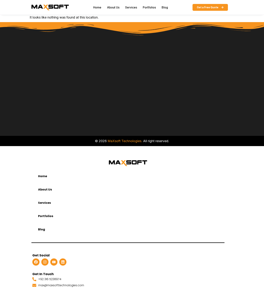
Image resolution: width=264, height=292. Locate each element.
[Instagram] (44, 262)
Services (131, 7)
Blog (165, 7)
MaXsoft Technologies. (125, 141)
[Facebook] (36, 262)
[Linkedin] (62, 262)
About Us (113, 7)
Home (97, 7)
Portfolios (149, 7)
